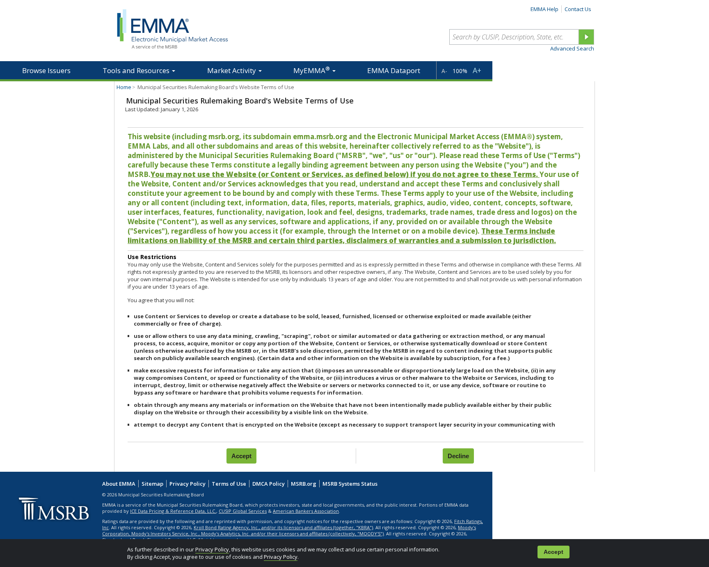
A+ (477, 70)
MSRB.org (303, 483)
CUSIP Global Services (243, 511)
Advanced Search (572, 48)
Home (124, 87)
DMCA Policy (268, 483)
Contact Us (578, 9)
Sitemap (152, 483)
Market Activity (232, 70)
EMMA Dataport (393, 70)
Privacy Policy (212, 549)
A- (444, 71)
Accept (553, 552)
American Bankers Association (306, 511)
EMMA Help (544, 9)
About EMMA (118, 483)
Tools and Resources (137, 70)
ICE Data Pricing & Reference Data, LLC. (173, 511)
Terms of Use (229, 483)
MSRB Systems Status (349, 483)
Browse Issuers (46, 70)
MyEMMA (311, 70)
